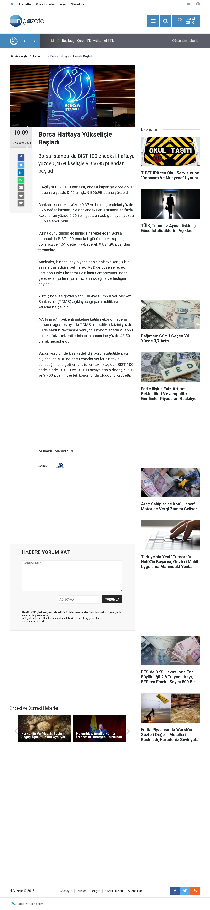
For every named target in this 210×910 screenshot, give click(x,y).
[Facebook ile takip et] (175, 891)
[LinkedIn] (21, 172)
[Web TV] (188, 4)
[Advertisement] (86, 413)
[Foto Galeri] (198, 4)
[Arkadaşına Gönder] (21, 187)
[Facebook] (21, 157)
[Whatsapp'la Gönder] (21, 180)
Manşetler (25, 4)
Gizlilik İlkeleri (114, 891)
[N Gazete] (27, 20)
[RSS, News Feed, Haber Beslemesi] (195, 891)
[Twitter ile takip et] (185, 891)
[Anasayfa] (12, 4)
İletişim (95, 891)
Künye (82, 891)
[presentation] (24, 40)
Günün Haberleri (45, 4)
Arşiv (63, 4)
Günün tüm (186, 41)
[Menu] (153, 21)
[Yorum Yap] (21, 203)
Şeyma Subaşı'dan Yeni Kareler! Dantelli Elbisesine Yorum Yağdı (107, 41)
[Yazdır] (21, 195)
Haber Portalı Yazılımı (30, 903)
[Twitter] (21, 165)
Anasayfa (66, 891)
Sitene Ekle (77, 4)
